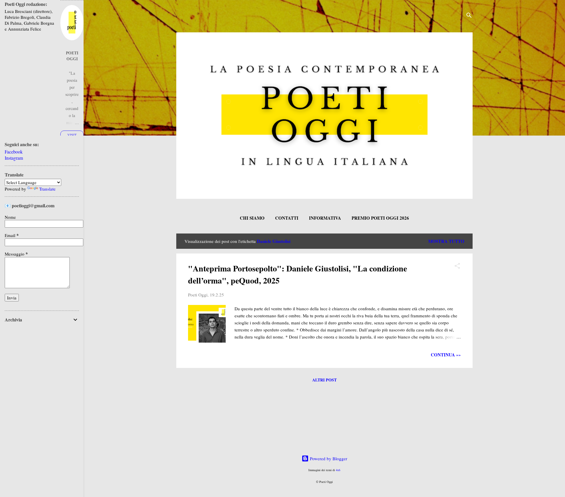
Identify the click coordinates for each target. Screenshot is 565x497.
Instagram (14, 158)
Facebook (14, 152)
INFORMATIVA (325, 218)
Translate (47, 189)
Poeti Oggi (72, 56)
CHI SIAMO (252, 218)
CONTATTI (286, 218)
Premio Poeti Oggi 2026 (380, 218)
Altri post (324, 380)
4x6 (338, 470)
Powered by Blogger (328, 458)
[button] (457, 266)
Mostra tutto (446, 241)
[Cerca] (469, 16)
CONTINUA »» (446, 354)
